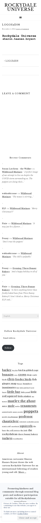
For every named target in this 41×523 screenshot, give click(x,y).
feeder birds (23, 379)
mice (4, 406)
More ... (22, 472)
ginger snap (9, 383)
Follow (8, 348)
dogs (29, 375)
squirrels (26, 426)
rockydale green (33, 422)
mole (11, 405)
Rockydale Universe (20, 7)
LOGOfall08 (12, 61)
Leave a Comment (22, 29)
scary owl (6, 426)
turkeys (7, 438)
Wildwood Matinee (12, 172)
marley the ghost (21, 401)
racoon (22, 422)
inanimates (9, 387)
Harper (19, 384)
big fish (15, 370)
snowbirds (15, 426)
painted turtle (7, 412)
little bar (13, 391)
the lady (24, 430)
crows (22, 374)
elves (11, 379)
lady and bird (25, 388)
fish (34, 379)
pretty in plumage (10, 417)
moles (17, 406)
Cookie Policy (22, 514)
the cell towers (13, 430)
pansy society (18, 412)
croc (16, 375)
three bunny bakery (28, 434)
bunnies (8, 374)
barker (6, 370)
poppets (31, 411)
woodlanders (18, 438)
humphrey (27, 384)
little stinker (24, 396)
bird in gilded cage (28, 370)
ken (18, 388)
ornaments (28, 405)
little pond (25, 392)
